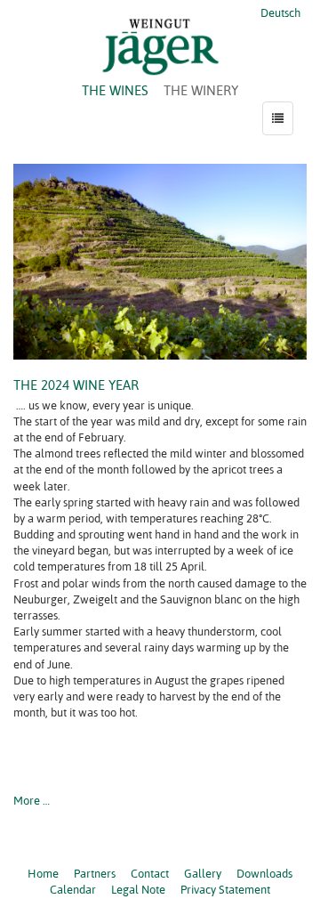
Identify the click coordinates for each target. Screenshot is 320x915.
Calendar (73, 889)
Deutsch (279, 12)
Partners (95, 873)
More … (31, 800)
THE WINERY (201, 90)
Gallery (202, 873)
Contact (150, 873)
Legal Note (138, 889)
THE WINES (115, 90)
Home (43, 873)
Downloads (264, 873)
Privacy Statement (225, 889)
